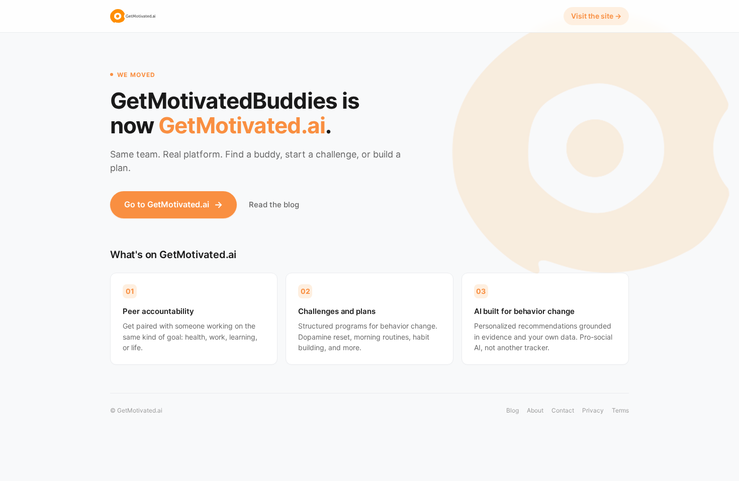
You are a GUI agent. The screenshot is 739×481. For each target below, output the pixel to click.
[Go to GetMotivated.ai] (132, 16)
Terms (620, 410)
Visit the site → (596, 16)
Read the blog (274, 204)
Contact (562, 410)
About (535, 410)
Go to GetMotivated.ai (173, 204)
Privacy (593, 410)
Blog (512, 410)
